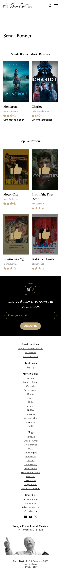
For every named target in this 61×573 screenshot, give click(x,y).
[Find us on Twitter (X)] (35, 517)
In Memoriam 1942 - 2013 (30, 529)
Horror (30, 398)
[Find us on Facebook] (25, 517)
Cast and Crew (30, 356)
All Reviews (30, 352)
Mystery (31, 406)
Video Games (30, 468)
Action (30, 378)
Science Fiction (30, 418)
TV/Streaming (30, 480)
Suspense (30, 422)
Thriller (30, 426)
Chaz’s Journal (31, 440)
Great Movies (30, 444)
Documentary (30, 390)
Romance (30, 414)
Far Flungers (30, 452)
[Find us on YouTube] (30, 517)
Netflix (30, 410)
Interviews (30, 456)
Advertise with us (30, 507)
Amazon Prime (30, 382)
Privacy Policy (30, 567)
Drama (30, 394)
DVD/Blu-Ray (30, 464)
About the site (30, 499)
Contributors (30, 511)
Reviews (30, 437)
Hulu (30, 402)
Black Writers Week (30, 472)
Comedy (30, 386)
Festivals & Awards (30, 488)
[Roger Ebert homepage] (17, 5)
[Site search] (50, 5)
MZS (30, 448)
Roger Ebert (30, 484)
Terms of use (30, 564)
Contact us (30, 503)
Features (30, 476)
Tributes (30, 460)
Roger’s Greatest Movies (30, 348)
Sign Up (30, 367)
